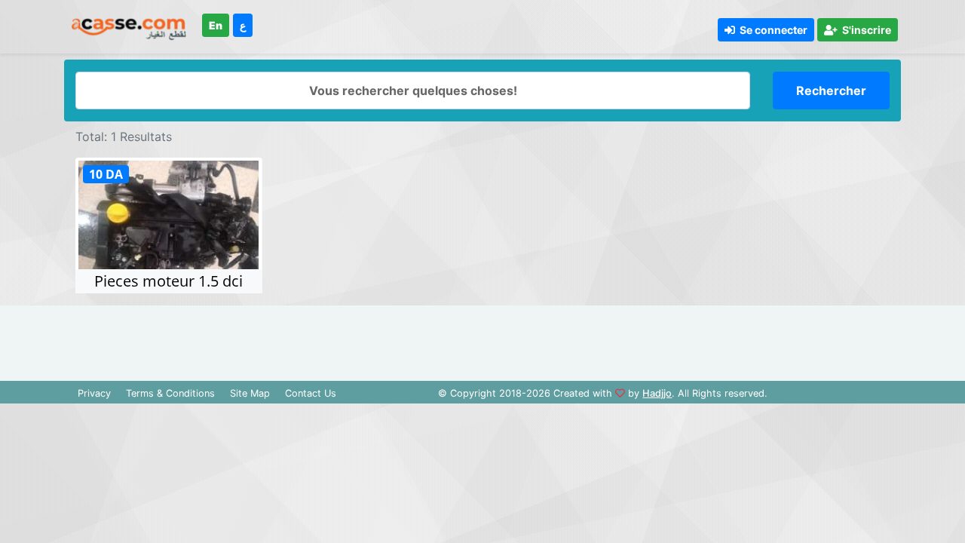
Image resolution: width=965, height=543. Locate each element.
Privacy (94, 393)
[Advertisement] (482, 339)
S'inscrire (864, 29)
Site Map (250, 393)
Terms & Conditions (170, 393)
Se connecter (771, 29)
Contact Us (310, 393)
